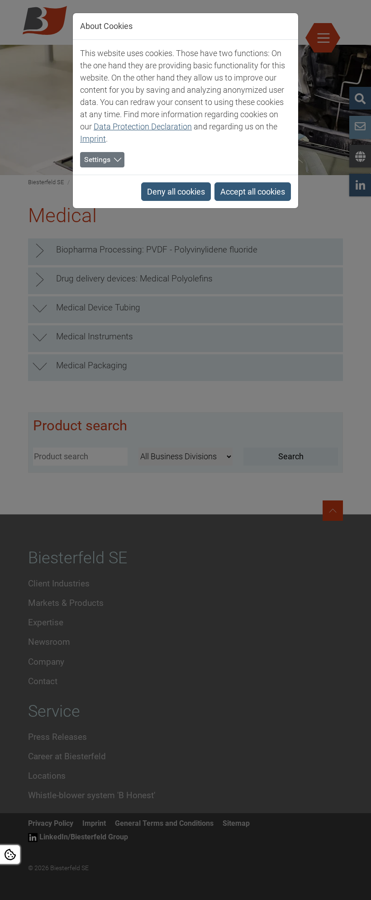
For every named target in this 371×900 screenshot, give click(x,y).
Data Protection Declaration (143, 126)
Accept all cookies (252, 191)
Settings (97, 159)
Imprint (93, 138)
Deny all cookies (176, 191)
